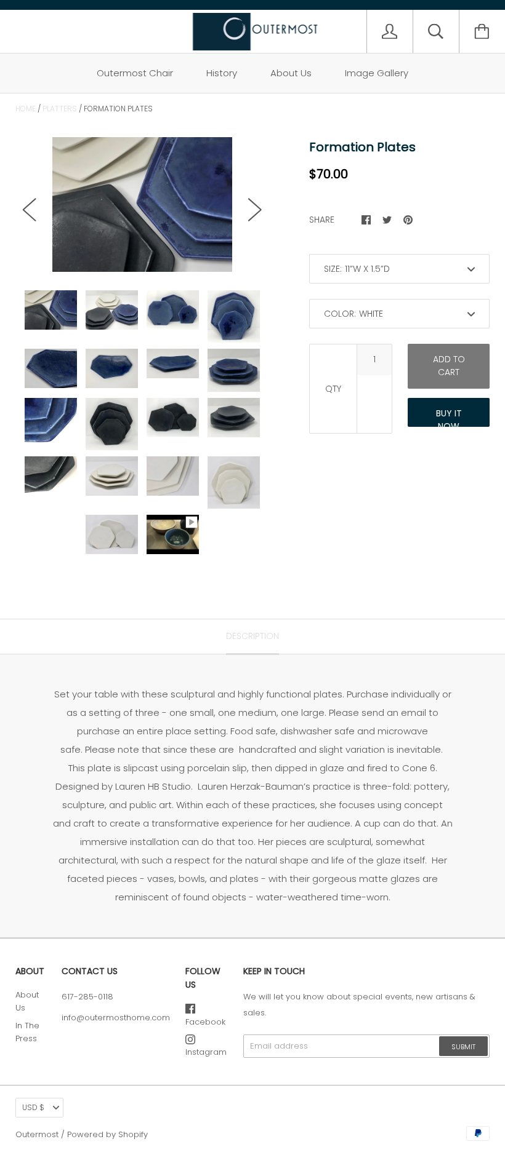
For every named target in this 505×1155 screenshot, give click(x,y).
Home (25, 108)
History (221, 72)
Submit (463, 1047)
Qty (333, 389)
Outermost (37, 1134)
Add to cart (449, 365)
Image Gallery (376, 72)
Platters (59, 108)
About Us (291, 72)
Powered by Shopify (107, 1134)
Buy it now (449, 417)
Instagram (206, 1052)
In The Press (27, 1032)
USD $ (33, 1107)
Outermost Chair (135, 72)
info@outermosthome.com (116, 1017)
